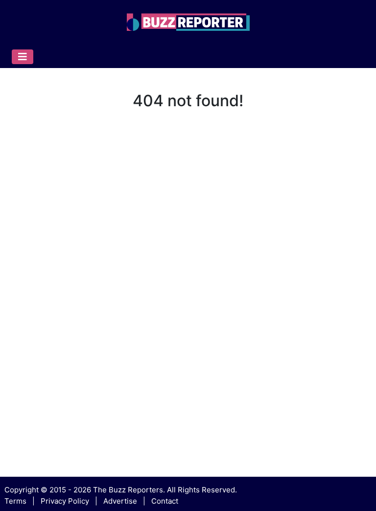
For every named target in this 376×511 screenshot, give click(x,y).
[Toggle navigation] (22, 56)
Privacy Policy (65, 501)
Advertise (120, 501)
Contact (164, 501)
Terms (15, 501)
